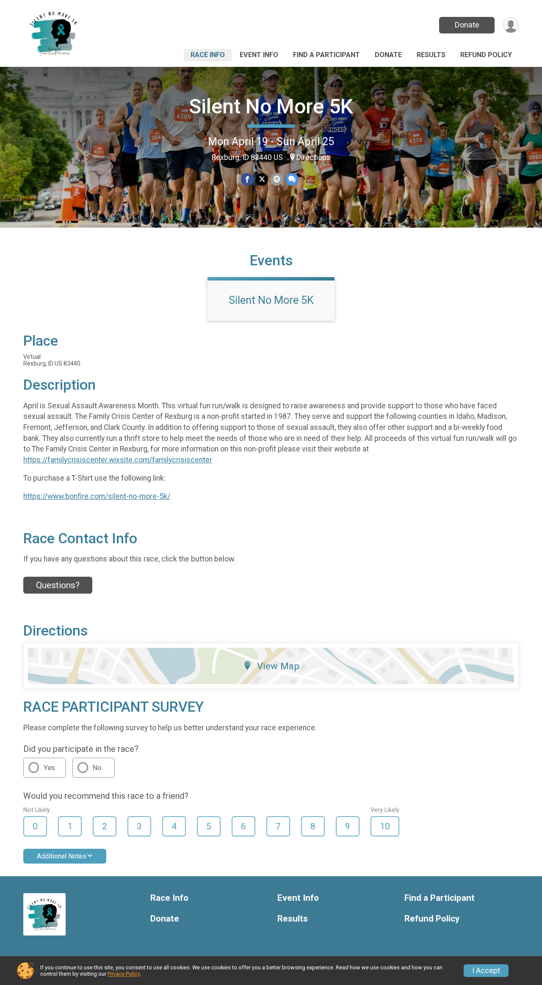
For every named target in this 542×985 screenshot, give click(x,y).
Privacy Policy (124, 974)
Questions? (58, 585)
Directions (313, 157)
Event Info (259, 55)
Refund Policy (486, 55)
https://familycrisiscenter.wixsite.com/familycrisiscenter (117, 460)
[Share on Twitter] (262, 179)
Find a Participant (326, 55)
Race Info (208, 55)
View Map (278, 665)
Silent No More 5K (271, 106)
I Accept (486, 970)
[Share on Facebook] (247, 179)
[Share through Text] (292, 179)
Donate (467, 24)
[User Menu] (511, 25)
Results (431, 55)
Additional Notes (61, 856)
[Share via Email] (277, 179)
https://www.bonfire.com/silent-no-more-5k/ (96, 496)
